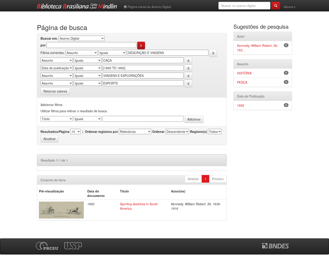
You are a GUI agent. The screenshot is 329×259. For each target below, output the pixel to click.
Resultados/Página (55, 131)
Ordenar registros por (101, 131)
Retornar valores (55, 91)
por (43, 45)
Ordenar (158, 131)
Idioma (288, 6)
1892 (240, 105)
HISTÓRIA (244, 73)
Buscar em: (49, 38)
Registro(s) (198, 131)
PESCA (242, 82)
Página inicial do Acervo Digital (149, 6)
